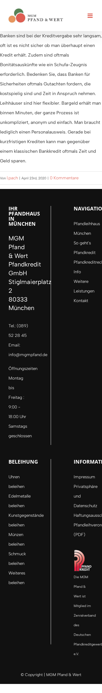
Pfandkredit (84, 252)
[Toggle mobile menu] (91, 16)
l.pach (12, 177)
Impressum (84, 476)
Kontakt (81, 300)
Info (77, 271)
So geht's (82, 243)
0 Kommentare (64, 177)
